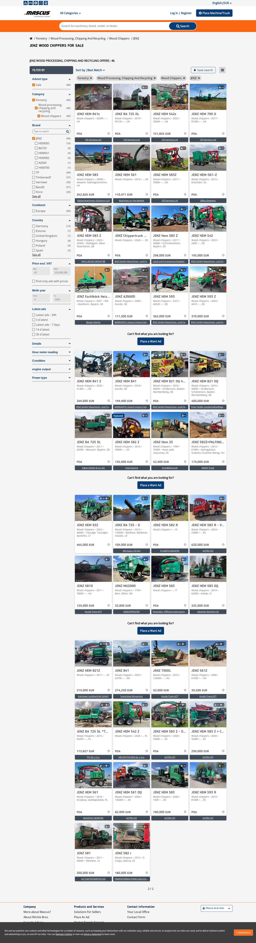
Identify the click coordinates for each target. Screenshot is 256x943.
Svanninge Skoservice (131, 696)
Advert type (40, 79)
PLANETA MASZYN (169, 550)
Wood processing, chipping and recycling (78, 38)
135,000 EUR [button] (124, 462)
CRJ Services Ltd (93, 139)
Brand (36, 125)
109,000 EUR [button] (124, 545)
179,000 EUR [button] (200, 462)
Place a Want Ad (150, 341)
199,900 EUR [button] (124, 401)
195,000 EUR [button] (200, 255)
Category (38, 94)
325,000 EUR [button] (200, 605)
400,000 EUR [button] (200, 401)
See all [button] (36, 196)
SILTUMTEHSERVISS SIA (93, 878)
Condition (38, 360)
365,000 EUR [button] (162, 316)
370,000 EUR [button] (200, 316)
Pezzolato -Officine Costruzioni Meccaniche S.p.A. (178, 611)
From (35, 296)
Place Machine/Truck (216, 13)
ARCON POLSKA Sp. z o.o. (131, 757)
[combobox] (203, 908)
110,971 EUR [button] (124, 194)
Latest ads (39, 309)
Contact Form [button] (136, 917)
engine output (41, 369)
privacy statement (93, 934)
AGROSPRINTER (131, 611)
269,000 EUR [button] (85, 401)
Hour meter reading (45, 352)
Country (37, 220)
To (55, 296)
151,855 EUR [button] (162, 133)
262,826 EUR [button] (85, 194)
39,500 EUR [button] (199, 690)
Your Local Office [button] (138, 912)
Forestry (41, 38)
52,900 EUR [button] (161, 462)
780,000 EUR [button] (162, 812)
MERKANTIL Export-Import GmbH (132, 322)
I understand (243, 932)
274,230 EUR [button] (124, 690)
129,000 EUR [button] (85, 605)
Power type (39, 377)
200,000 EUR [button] (85, 873)
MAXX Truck (208, 467)
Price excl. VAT (42, 263)
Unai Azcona (131, 467)
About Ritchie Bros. (36, 917)
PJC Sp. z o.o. (93, 757)
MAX (56, 269)
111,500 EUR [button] (124, 316)
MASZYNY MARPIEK (93, 818)
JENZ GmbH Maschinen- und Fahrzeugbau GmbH (140, 261)
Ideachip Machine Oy (208, 611)
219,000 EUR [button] (85, 690)
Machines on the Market (131, 200)
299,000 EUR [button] (200, 751)
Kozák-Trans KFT (93, 611)
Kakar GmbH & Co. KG (93, 467)
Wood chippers (119, 38)
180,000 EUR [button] (124, 873)
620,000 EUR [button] (200, 545)
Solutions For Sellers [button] (87, 912)
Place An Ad (81, 917)
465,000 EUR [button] (85, 545)
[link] (93, 97)
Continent (38, 205)
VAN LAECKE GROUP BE (93, 261)
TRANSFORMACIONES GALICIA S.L (132, 878)
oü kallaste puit (170, 467)
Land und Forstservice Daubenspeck (171, 261)
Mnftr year (38, 290)
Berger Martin (93, 322)
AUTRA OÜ (208, 550)
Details (36, 343)
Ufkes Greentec (208, 200)
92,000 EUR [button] (161, 690)
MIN (34, 269)
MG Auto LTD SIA (131, 550)
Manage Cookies (64, 934)
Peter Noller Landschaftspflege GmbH (210, 406)
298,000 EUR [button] (162, 255)
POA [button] (79, 133)
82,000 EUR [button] (123, 812)
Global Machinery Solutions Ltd (93, 200)
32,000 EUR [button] (123, 605)
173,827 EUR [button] (85, 751)
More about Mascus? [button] (37, 912)
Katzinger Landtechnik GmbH (93, 696)
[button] (51, 70)
